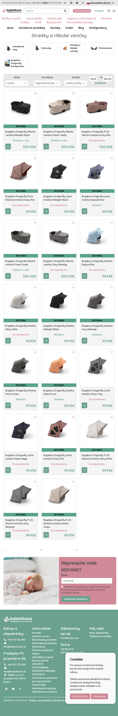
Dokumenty (38, 646)
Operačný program (43, 657)
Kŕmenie (106, 18)
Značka (76, 77)
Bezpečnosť (54, 22)
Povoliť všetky (80, 696)
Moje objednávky (99, 632)
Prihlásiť (99, 10)
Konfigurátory (98, 27)
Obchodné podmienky (44, 643)
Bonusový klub (40, 660)
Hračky (25, 22)
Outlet (69, 27)
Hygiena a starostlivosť (81, 18)
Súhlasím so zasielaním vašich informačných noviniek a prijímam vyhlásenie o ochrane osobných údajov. (85, 589)
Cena (102, 77)
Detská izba (54, 18)
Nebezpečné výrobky (44, 688)
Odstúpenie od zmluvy (44, 691)
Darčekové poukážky (32, 27)
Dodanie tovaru (41, 636)
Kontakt (36, 632)
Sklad (17, 77)
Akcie (10, 27)
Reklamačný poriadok (44, 639)
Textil (38, 22)
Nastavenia (99, 696)
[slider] (93, 83)
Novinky (55, 27)
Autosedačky (34, 18)
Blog (81, 27)
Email (64, 575)
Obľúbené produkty (100, 636)
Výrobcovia (67, 649)
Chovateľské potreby (79, 22)
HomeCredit (39, 684)
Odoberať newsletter (76, 599)
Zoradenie (47, 77)
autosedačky (44, 700)
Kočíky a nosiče (11, 18)
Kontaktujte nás (70, 638)
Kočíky (32, 700)
